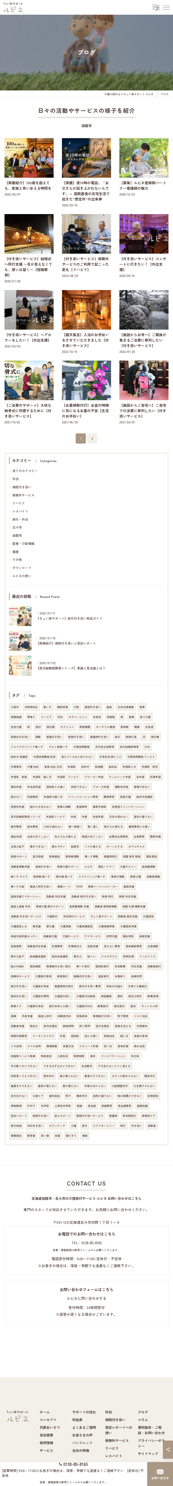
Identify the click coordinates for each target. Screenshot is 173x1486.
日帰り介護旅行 (137, 986)
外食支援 (27, 1016)
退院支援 (128, 886)
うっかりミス (147, 956)
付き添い (136, 1125)
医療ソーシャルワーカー (103, 886)
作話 (62, 1036)
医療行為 (131, 737)
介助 (76, 707)
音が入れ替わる (113, 826)
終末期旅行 (129, 1115)
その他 (17, 559)
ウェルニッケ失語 (120, 777)
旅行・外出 (20, 519)
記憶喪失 (142, 1026)
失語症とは (129, 766)
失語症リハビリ (55, 816)
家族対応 (109, 1036)
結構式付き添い (83, 976)
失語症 (72, 766)
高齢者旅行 (154, 966)
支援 (57, 1135)
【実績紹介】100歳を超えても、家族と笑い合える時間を (28, 185)
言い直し (93, 826)
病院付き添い (21, 487)
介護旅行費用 (41, 996)
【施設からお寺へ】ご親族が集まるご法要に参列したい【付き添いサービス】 (142, 340)
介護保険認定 (85, 926)
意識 (79, 1106)
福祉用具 (128, 936)
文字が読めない (118, 816)
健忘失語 (16, 787)
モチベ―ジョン (77, 717)
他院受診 (46, 1056)
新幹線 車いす (41, 876)
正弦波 (149, 727)
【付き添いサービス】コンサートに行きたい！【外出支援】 (142, 264)
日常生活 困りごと (110, 756)
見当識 (92, 1106)
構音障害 (109, 797)
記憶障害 (57, 946)
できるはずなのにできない (59, 1066)
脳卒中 (85, 766)
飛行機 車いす (64, 876)
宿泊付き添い (19, 996)
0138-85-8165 (92, 1242)
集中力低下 (17, 956)
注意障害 (139, 836)
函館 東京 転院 (132, 856)
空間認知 (153, 1096)
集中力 (78, 956)
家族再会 (82, 1016)
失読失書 (98, 816)
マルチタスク (109, 956)
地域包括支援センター (24, 936)
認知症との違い (55, 787)
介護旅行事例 (43, 976)
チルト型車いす (58, 747)
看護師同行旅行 (64, 986)
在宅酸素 (120, 966)
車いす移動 (91, 856)
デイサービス (92, 936)
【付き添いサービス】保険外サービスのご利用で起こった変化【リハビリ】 (85, 264)
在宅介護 (16, 727)
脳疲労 (75, 846)
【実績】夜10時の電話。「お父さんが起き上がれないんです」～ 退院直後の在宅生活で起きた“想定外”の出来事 (86, 191)
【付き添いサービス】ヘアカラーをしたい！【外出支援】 (28, 337)
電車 (137, 727)
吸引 (38, 727)
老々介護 (145, 717)
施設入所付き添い (41, 886)
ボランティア (57, 1125)
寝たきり (71, 1135)
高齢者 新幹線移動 (106, 906)
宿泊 (133, 1006)
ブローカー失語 (93, 777)
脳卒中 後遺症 (19, 756)
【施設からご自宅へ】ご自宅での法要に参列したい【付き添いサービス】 (142, 410)
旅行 (84, 1125)
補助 (85, 1135)
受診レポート (19, 1115)
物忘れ (34, 1026)
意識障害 (106, 1106)
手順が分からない (95, 1086)
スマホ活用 (34, 1046)
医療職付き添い (102, 1016)
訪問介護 (111, 936)
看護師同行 (110, 856)
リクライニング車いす (91, 876)
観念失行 (149, 1076)
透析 (120, 996)
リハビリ (18, 503)
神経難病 (106, 996)
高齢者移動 (153, 876)
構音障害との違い (139, 826)
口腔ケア (38, 1096)
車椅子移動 (118, 876)
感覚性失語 (17, 806)
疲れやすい (58, 846)
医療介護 (135, 876)
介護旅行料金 (41, 986)
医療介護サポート (68, 866)
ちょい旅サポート (101, 916)
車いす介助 (17, 886)
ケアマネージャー (104, 1125)
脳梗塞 (99, 766)
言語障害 (81, 806)
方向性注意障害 (104, 747)
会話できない (79, 787)
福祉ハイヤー (106, 866)
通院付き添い (43, 866)
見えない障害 (112, 946)
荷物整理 (16, 1106)
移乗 (142, 707)
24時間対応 (31, 707)
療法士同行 (135, 996)
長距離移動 (148, 866)
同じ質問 (84, 1026)
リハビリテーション (113, 1056)
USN (147, 747)
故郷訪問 (136, 976)
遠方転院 (38, 856)
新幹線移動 (72, 856)
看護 (15, 551)
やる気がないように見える (114, 1066)
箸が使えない (71, 1086)
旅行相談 (16, 1125)
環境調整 (51, 1046)
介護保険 (65, 926)
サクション (67, 727)
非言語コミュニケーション (128, 806)
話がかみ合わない (41, 806)
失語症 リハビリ (68, 777)
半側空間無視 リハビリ (141, 756)
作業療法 (16, 766)
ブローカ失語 (101, 787)
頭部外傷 (155, 836)
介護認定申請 (128, 926)
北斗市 (17, 527)
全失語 (140, 777)
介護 (73, 1125)
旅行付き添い (19, 986)
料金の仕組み (114, 986)
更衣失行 (48, 1076)
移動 (38, 737)
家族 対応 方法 (53, 766)
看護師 (113, 1115)
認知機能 (35, 966)
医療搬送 (54, 856)
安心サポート (63, 1115)
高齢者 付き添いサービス (26, 916)
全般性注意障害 (118, 836)
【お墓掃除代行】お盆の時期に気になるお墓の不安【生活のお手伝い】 (85, 410)
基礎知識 (142, 1106)
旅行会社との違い (60, 1006)
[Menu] (166, 7)
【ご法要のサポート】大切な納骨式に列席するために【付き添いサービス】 (28, 410)
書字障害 (16, 826)
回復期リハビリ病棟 (23, 1056)
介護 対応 (33, 766)
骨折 (93, 1056)
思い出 (108, 1046)
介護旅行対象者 (85, 996)
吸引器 (51, 727)
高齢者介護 (50, 936)
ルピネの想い (21, 576)
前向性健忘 (50, 1026)
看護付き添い (54, 737)
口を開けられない (144, 1086)
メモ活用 (16, 1046)
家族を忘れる (123, 1026)
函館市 (17, 535)
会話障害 (32, 797)
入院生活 (62, 1056)
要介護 (50, 926)
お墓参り (120, 976)
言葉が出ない (142, 787)
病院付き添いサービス (89, 1115)
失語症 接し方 (42, 777)
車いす (47, 707)
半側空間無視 (81, 747)
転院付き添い (76, 737)
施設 (109, 707)
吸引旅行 (119, 1006)
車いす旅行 (83, 966)
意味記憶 (123, 1046)
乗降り (31, 717)
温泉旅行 (103, 976)
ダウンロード (21, 567)
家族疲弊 (16, 946)
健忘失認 (16, 836)
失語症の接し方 (53, 797)
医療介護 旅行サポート (50, 906)
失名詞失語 (34, 787)
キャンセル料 (149, 1006)
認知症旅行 (102, 966)
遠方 (117, 737)
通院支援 (144, 936)
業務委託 (16, 1135)
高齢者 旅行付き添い (83, 896)
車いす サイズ (19, 876)
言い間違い (75, 826)
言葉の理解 (64, 806)
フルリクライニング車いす (27, 747)
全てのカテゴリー (25, 470)
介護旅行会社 (35, 1006)
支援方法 (68, 1046)
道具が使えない (47, 1086)
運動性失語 (121, 787)
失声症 (45, 1106)
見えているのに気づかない (77, 756)
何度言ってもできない (24, 1076)
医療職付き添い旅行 (58, 966)
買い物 (45, 1135)
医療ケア (16, 1006)
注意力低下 (17, 846)
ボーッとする (115, 846)
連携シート (64, 886)
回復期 (111, 717)
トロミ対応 (141, 1016)
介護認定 (148, 916)
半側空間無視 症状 (44, 756)
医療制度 (79, 1056)
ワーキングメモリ (43, 1036)
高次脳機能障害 (129, 747)
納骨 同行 (108, 896)
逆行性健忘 (102, 1026)
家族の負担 (141, 1036)
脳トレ (91, 956)
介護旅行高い (63, 996)
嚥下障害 (123, 1016)
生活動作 (87, 1066)
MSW (79, 886)
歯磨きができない (21, 1086)
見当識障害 (124, 1106)
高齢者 (152, 1125)
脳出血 (113, 766)
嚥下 (68, 1096)
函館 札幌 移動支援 (134, 906)
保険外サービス (23, 495)
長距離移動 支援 (79, 906)
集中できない (38, 846)
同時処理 (128, 956)
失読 (73, 816)
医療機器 (85, 727)
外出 (15, 479)
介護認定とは (19, 926)
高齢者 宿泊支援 (127, 916)
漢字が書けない (143, 816)
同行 (123, 1125)
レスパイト (20, 511)
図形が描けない (102, 1096)
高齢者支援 (17, 1026)
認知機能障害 (134, 946)
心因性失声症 (63, 1106)
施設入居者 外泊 (20, 906)
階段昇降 (62, 707)
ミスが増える (93, 846)
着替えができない (95, 1076)
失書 (84, 816)
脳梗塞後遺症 (38, 956)
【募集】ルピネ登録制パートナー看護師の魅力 (142, 185)
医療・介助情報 (23, 543)
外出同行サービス (74, 916)
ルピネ (88, 866)
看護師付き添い (99, 737)
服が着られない (69, 1076)
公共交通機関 (126, 707)
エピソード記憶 (88, 1046)
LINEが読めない (53, 826)
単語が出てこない (92, 836)
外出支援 (136, 966)
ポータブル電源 (105, 727)
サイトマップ (148, 1453)
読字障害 (32, 826)
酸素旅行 (103, 1006)
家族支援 (92, 946)
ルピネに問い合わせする (86, 1298)
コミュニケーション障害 (83, 797)
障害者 (31, 1135)
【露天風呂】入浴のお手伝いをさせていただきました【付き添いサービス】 (85, 340)
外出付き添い (35, 1125)
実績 (13, 1016)
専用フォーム (69, 1482)
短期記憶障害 (19, 1036)
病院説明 (68, 1026)
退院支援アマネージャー (26, 896)
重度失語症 (99, 806)
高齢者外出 (64, 1016)
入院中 (15, 707)
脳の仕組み (17, 966)
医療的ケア (148, 1115)
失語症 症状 (150, 766)
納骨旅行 (62, 976)
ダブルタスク (136, 846)
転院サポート (19, 856)
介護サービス (71, 936)
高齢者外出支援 (36, 946)
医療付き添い (41, 1115)
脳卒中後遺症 (145, 797)
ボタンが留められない (125, 1076)
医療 (131, 717)
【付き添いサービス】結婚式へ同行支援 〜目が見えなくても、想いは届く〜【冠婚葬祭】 (28, 267)
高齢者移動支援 (20, 866)
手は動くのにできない (24, 1066)
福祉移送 (151, 856)
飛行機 (155, 737)
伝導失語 (155, 777)
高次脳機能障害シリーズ (26, 816)
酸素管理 (153, 996)
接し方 (124, 1036)
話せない (16, 797)
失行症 (135, 1056)
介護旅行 (52, 916)
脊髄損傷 (16, 717)
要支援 (37, 926)
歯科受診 (54, 1096)
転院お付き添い (20, 737)
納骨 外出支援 (127, 896)
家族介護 (125, 797)
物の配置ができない (130, 1096)
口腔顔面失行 (120, 1086)
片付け (31, 1106)
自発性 (97, 717)
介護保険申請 (106, 926)
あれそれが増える (65, 836)
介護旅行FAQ (84, 1006)
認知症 (75, 1036)
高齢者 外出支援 (56, 896)
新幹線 (125, 727)
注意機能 (153, 946)
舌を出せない (19, 1096)
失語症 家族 (19, 777)
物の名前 (139, 1046)
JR (143, 737)
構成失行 (82, 1096)
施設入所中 (45, 1016)
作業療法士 (75, 946)
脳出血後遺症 (60, 956)
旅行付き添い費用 (90, 986)
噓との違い (91, 1036)
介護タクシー (128, 866)
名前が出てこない (38, 836)
